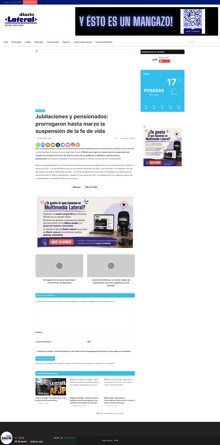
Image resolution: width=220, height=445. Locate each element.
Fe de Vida (92, 187)
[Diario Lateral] (21, 19)
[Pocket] (68, 145)
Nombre (39, 332)
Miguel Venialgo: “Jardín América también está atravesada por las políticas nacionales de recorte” (84, 400)
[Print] (48, 145)
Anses (77, 187)
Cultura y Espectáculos (83, 42)
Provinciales (16, 42)
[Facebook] (43, 145)
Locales (28, 42)
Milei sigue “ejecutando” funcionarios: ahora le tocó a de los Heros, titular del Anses (119, 400)
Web (89, 342)
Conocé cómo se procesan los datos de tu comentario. (92, 363)
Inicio (6, 42)
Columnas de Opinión (103, 42)
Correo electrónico (44, 342)
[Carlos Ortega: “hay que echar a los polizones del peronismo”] (51, 386)
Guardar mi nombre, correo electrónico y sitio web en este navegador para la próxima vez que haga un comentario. (84, 351)
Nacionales (38, 42)
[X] (58, 145)
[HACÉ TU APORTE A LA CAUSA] (110, 414)
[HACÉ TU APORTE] (85, 222)
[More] (77, 145)
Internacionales (53, 42)
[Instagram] (73, 145)
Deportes (66, 42)
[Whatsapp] (38, 145)
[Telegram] (63, 145)
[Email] (53, 145)
